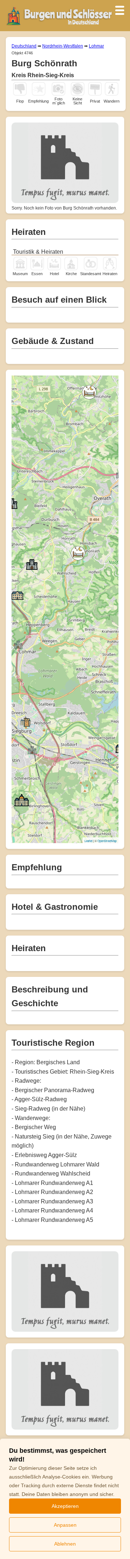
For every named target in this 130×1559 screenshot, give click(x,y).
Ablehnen (65, 1544)
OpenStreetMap (107, 841)
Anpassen (65, 1525)
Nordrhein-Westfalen (62, 46)
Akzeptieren (65, 1506)
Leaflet (88, 841)
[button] (89, 392)
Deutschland (24, 46)
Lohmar (96, 46)
